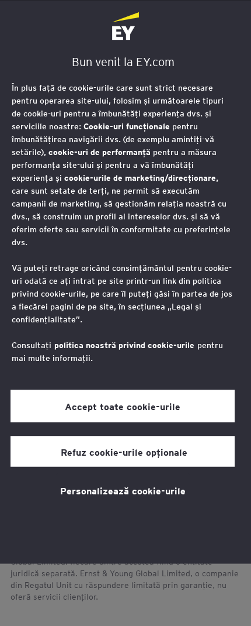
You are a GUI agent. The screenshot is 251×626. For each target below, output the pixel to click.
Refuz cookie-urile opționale (122, 451)
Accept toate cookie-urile (122, 406)
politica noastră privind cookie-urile (124, 344)
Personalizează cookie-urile (123, 489)
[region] (125, 281)
